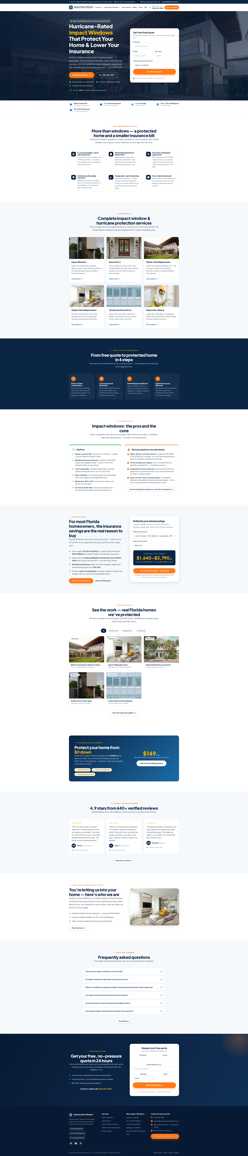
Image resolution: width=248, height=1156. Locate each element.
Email (165, 1074)
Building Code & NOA (133, 1128)
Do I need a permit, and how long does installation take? (108, 1003)
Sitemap (176, 1153)
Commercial (141, 631)
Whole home (113, 631)
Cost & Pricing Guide (133, 1124)
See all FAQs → (124, 1021)
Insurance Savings (132, 1117)
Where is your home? (140, 532)
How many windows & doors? (143, 61)
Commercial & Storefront (110, 1124)
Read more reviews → (124, 860)
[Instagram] (76, 1143)
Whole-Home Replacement (111, 1128)
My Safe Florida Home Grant (135, 1131)
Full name (137, 42)
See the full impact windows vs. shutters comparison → (151, 489)
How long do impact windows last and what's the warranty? (110, 1011)
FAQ (145, 7)
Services (98, 7)
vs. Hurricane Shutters (133, 1121)
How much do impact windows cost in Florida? (104, 971)
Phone (135, 51)
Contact (170, 1153)
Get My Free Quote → (154, 1085)
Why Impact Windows (111, 7)
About (141, 7)
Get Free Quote (171, 7)
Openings (143, 1074)
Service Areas (126, 7)
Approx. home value (140, 541)
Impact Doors (106, 1121)
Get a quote (151, 279)
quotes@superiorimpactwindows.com (166, 1121)
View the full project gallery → (124, 713)
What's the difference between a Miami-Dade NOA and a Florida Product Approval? (119, 987)
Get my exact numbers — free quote (154, 571)
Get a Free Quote (165, 1136)
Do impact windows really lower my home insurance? (107, 979)
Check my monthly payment (151, 763)
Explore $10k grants (103, 581)
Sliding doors (127, 631)
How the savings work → (81, 581)
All (103, 631)
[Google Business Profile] (81, 1143)
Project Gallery (107, 1131)
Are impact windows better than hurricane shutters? (107, 995)
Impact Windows (107, 1117)
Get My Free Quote (80, 75)
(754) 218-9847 (108, 75)
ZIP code (158, 51)
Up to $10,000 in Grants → (170, 2)
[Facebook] (71, 1143)
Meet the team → (78, 928)
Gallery (134, 7)
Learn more (76, 279)
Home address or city (154, 1064)
